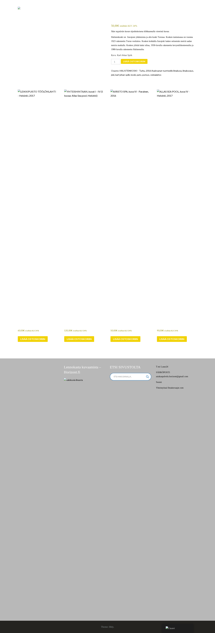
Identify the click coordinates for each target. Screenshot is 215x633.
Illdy (111, 627)
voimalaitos (155, 74)
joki (112, 74)
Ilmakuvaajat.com (176, 388)
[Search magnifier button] (147, 377)
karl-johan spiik (122, 74)
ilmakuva (177, 70)
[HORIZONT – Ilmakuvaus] (19, 7)
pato (139, 74)
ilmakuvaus (188, 70)
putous (145, 74)
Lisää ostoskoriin (134, 61)
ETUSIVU (90, 9)
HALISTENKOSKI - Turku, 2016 (135, 70)
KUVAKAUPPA (133, 9)
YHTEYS (177, 9)
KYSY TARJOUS (157, 9)
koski (133, 74)
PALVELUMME (110, 9)
